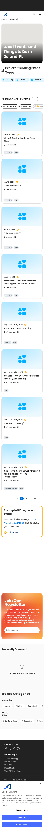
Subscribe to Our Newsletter (16, 780)
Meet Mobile (9, 768)
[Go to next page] (40, 498)
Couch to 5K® (10, 762)
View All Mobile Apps (12, 771)
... (13, 498)
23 (35, 498)
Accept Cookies (22, 824)
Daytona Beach (11, 721)
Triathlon (19, 706)
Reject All (22, 817)
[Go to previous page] (4, 498)
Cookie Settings (22, 810)
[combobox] (9, 106)
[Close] (40, 784)
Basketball (32, 706)
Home (4, 19)
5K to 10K (8, 765)
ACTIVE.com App (11, 758)
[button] (25, 106)
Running (7, 706)
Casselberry (29, 721)
